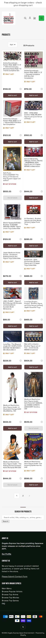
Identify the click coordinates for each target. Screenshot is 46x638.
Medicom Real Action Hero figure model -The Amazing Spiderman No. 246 (33, 464)
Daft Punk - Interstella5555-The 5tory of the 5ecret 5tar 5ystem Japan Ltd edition (11, 176)
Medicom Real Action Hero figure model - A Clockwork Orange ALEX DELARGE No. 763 (12, 408)
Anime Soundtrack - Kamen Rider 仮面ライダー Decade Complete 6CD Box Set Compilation (33, 74)
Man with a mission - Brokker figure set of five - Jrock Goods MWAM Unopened (32, 347)
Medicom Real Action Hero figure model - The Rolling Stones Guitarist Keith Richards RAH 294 (12, 465)
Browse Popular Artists (12, 591)
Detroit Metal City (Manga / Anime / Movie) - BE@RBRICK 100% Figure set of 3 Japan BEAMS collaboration (33, 162)
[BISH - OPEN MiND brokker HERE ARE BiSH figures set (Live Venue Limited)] (33, 105)
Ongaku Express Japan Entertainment (20, 633)
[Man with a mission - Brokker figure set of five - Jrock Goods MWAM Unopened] (33, 336)
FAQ (3, 603)
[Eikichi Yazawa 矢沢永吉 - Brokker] (12, 212)
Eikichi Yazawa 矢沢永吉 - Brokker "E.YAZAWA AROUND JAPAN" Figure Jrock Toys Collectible (12, 225)
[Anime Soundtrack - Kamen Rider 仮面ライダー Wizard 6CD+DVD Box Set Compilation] (12, 108)
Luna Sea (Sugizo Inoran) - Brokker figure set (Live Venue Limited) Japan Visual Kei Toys (33, 304)
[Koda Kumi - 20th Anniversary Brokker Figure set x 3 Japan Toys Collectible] (33, 253)
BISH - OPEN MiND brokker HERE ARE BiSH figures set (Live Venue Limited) (33, 116)
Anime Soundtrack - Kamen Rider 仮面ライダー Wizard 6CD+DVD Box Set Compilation (12, 121)
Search (5, 521)
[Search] (25, 18)
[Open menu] (41, 18)
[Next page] (29, 495)
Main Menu (7, 588)
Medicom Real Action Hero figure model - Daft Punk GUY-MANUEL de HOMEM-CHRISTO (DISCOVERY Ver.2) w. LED (33, 404)
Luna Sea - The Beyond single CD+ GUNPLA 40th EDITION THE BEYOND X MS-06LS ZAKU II (12, 347)
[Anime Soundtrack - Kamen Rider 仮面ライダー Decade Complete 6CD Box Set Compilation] (33, 59)
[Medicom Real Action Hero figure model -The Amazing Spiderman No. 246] (33, 446)
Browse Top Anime (10, 594)
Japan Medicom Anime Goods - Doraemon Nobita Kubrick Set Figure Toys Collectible (11, 255)
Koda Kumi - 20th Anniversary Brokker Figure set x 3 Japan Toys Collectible (32, 262)
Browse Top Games (10, 600)
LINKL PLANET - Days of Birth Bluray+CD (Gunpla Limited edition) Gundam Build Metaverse (12, 305)
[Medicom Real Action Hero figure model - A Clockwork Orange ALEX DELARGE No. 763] (12, 387)
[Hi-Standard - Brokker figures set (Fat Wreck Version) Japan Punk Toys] (33, 209)
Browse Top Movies (10, 597)
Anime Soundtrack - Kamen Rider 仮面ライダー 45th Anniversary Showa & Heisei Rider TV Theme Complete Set (12, 67)
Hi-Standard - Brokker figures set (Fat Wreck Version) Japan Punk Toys (32, 221)
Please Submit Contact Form (14, 576)
